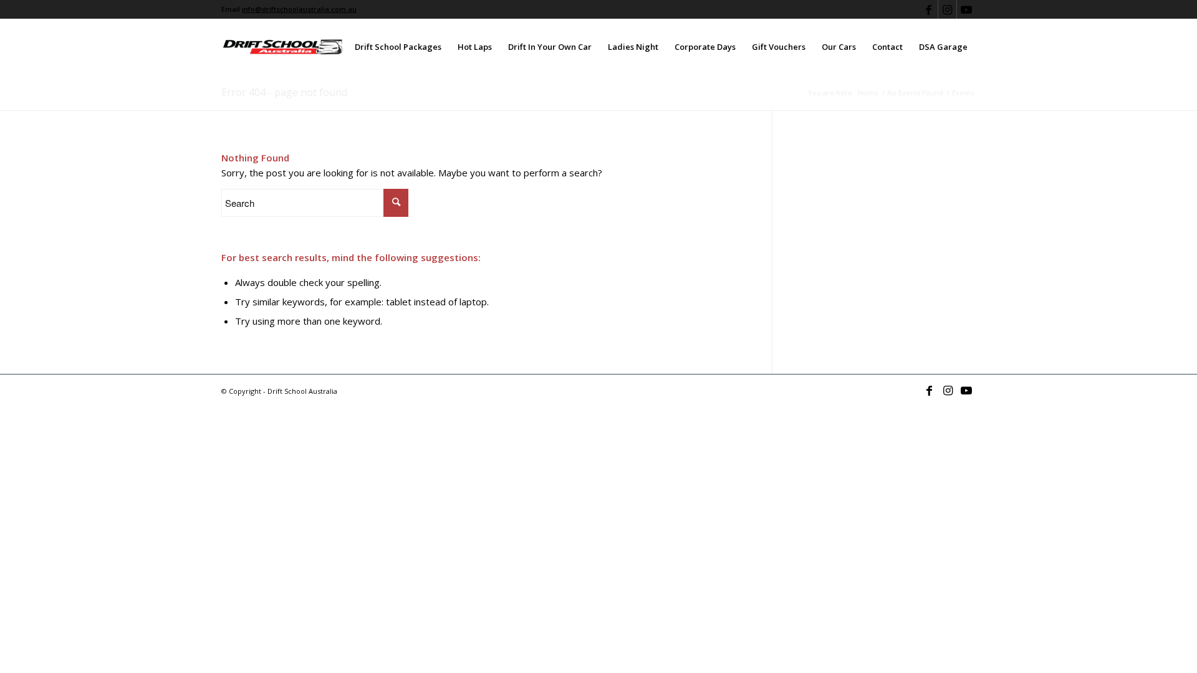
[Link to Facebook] (929, 9)
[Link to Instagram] (947, 9)
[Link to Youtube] (966, 9)
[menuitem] (398, 47)
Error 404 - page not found (284, 92)
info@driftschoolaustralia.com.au (299, 9)
